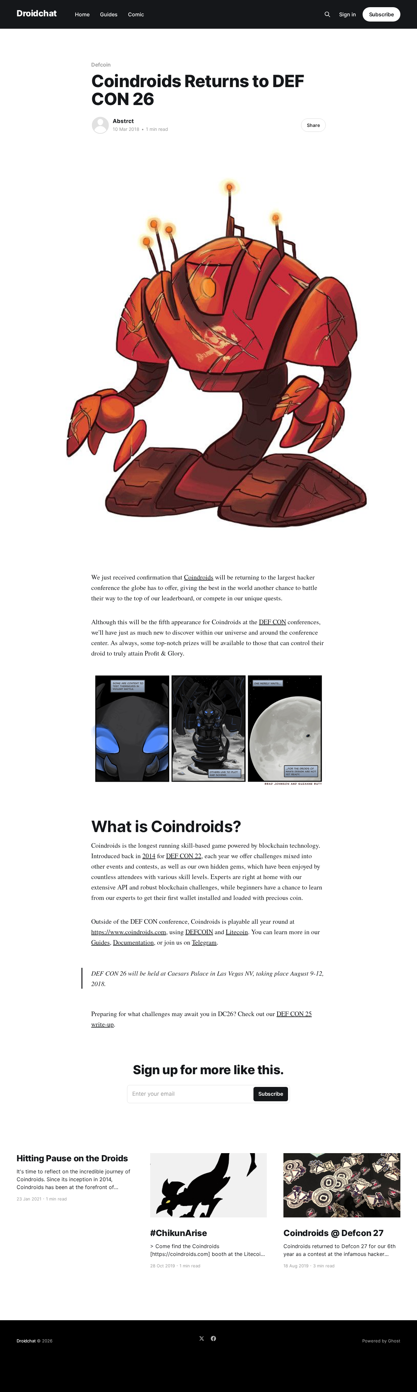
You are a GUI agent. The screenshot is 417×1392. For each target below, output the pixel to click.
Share (313, 125)
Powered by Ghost (381, 1340)
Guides (109, 14)
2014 (148, 855)
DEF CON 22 (183, 855)
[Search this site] (327, 14)
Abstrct (123, 121)
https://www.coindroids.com (128, 931)
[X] (201, 1338)
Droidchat (36, 13)
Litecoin (237, 931)
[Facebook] (213, 1338)
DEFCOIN (199, 931)
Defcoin (100, 64)
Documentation (133, 942)
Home (82, 14)
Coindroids (198, 577)
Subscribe (381, 14)
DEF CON (272, 621)
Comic (136, 14)
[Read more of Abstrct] (100, 125)
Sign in (347, 14)
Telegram (204, 942)
